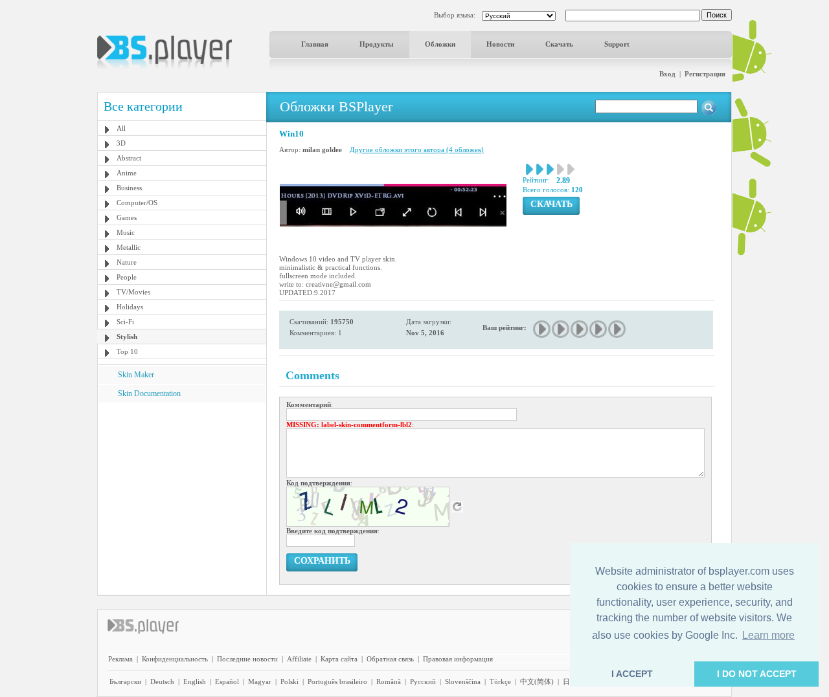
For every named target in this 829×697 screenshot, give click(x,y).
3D (121, 143)
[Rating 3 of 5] (580, 329)
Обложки (440, 44)
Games (127, 217)
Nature (127, 262)
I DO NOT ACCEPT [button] (757, 674)
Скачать (559, 44)
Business (129, 188)
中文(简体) (537, 681)
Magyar (259, 681)
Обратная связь (390, 659)
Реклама (120, 659)
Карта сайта (339, 659)
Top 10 (127, 351)
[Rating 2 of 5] (561, 329)
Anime (127, 173)
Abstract (129, 158)
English (194, 681)
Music (126, 232)
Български (125, 681)
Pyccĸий (423, 681)
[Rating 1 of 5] (542, 329)
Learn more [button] (768, 635)
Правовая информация (458, 659)
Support (617, 44)
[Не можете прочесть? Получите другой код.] (457, 506)
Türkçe (500, 681)
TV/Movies (133, 292)
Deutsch (162, 681)
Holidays (130, 307)
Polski (289, 681)
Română (388, 681)
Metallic (129, 247)
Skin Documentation (149, 393)
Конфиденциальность (175, 659)
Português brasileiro (337, 681)
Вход (667, 74)
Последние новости (247, 659)
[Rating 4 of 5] (598, 329)
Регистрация (705, 74)
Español (227, 681)
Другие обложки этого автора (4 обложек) (417, 149)
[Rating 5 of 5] (617, 329)
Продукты (376, 44)
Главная (314, 44)
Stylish (127, 336)
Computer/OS (137, 202)
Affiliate (299, 659)
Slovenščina (463, 681)
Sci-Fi (125, 322)
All (121, 128)
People (127, 277)
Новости (500, 44)
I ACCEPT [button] (632, 674)
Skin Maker (136, 374)
